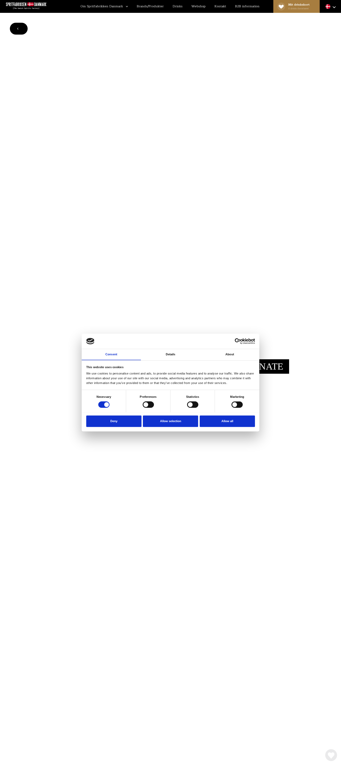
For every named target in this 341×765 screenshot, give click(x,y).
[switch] (148, 404)
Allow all (227, 421)
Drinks (178, 6)
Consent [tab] (111, 354)
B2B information (247, 6)
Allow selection (170, 421)
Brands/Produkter (150, 6)
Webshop (198, 6)
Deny (113, 421)
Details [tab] (170, 354)
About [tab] (229, 354)
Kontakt (220, 6)
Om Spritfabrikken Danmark (102, 6)
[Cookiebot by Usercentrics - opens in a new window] (237, 341)
